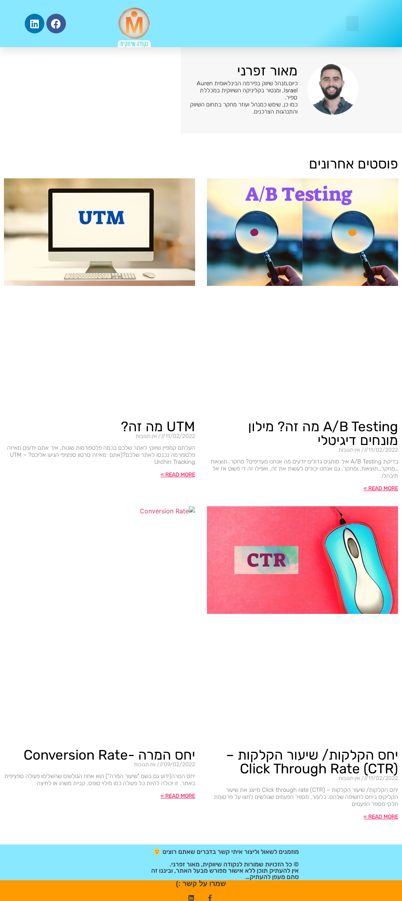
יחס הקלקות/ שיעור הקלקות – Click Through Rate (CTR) (312, 762)
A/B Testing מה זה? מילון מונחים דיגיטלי (323, 433)
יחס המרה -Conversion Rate (109, 755)
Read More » (381, 488)
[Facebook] (56, 23)
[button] (352, 23)
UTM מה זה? (158, 426)
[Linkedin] (34, 23)
